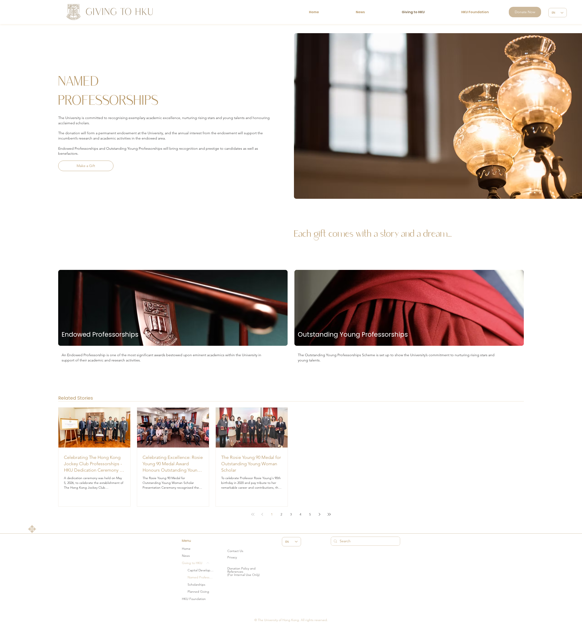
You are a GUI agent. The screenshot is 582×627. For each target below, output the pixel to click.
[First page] (253, 514)
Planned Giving (198, 592)
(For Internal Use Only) (243, 575)
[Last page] (329, 514)
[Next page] (320, 514)
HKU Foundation (194, 599)
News (186, 556)
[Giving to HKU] (208, 563)
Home (186, 549)
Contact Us (235, 551)
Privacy (232, 557)
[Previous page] (262, 514)
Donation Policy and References (241, 570)
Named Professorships (201, 577)
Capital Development (201, 570)
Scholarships (196, 584)
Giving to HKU (192, 563)
